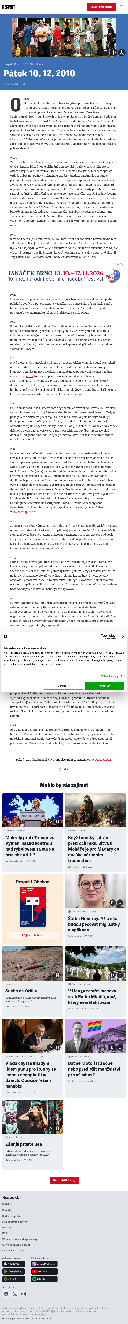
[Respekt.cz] (8, 7)
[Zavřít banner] (123, 636)
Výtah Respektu (26, 1056)
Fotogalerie (10, 984)
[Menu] (122, 7)
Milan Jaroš (10, 1006)
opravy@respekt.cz (99, 759)
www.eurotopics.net (23, 512)
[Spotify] (44, 1279)
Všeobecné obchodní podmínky (19, 1239)
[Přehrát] (50, 822)
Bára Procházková (14, 84)
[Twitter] (15, 1296)
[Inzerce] (64, 276)
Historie (71, 831)
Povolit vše (104, 685)
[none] (122, 52)
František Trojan (75, 1081)
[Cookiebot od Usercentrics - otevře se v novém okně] (102, 636)
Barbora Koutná (12, 1160)
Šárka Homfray (75, 936)
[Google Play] (13, 1271)
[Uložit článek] (105, 52)
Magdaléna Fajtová (14, 861)
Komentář (76, 984)
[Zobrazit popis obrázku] (113, 52)
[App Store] (13, 1264)
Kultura (8, 1137)
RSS (4, 1233)
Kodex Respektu (11, 1216)
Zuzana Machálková (14, 1092)
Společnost (73, 1056)
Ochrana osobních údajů (16, 1245)
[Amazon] (13, 1279)
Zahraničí (9, 831)
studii (29, 376)
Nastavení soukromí (13, 1250)
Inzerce (6, 1227)
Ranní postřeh (78, 911)
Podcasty (13, 1056)
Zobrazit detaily (109, 676)
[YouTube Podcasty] (44, 1271)
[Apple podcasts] (44, 1264)
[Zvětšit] (64, 37)
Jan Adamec (73, 867)
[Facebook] (6, 1296)
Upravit (62, 685)
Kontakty (7, 1210)
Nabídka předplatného (14, 1221)
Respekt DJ (10, 64)
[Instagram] (23, 1296)
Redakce (7, 1204)
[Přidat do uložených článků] (57, 822)
